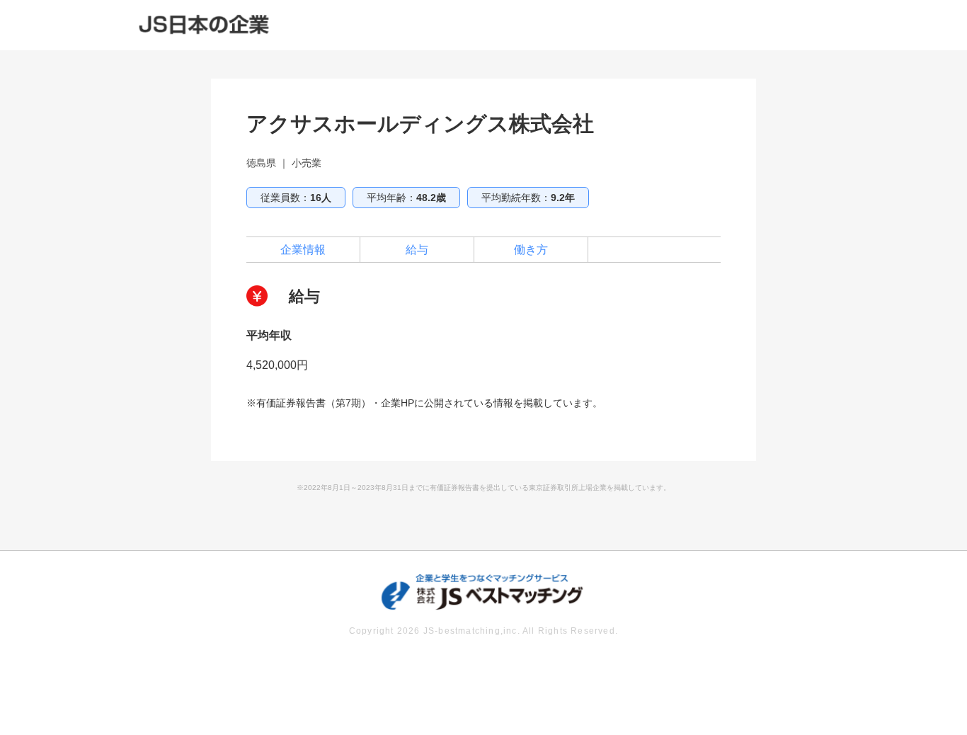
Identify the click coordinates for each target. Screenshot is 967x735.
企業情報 (303, 250)
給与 (417, 250)
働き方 (531, 250)
